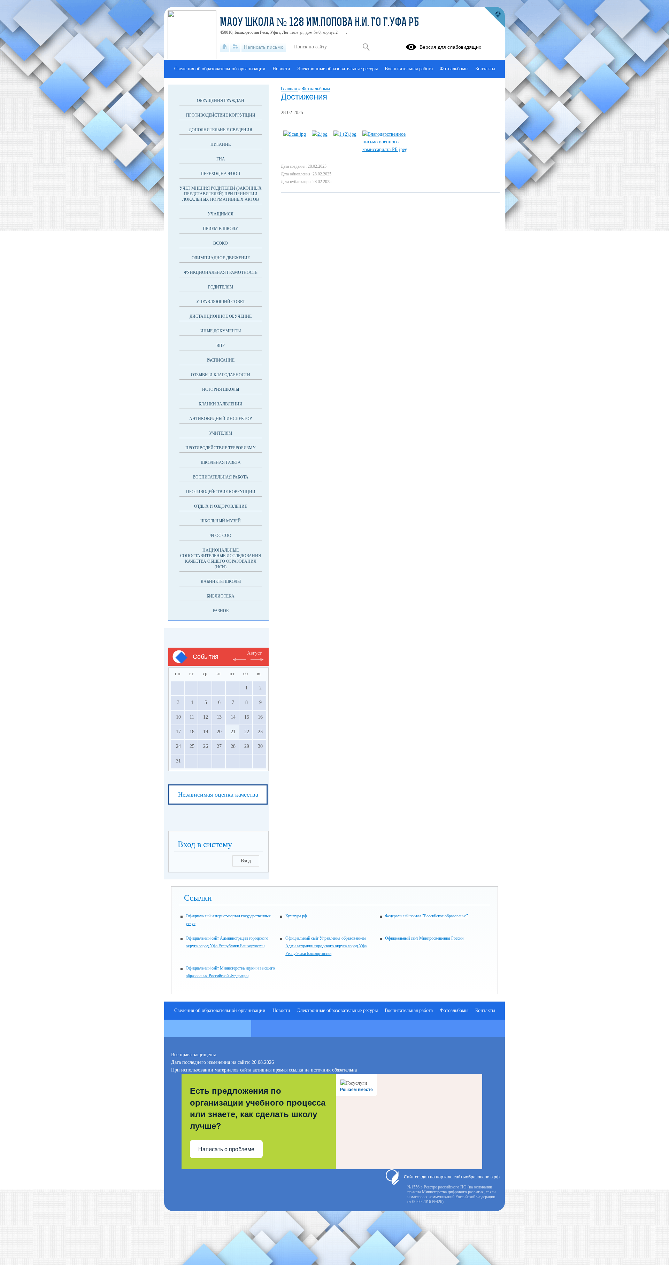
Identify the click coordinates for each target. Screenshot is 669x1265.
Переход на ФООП (220, 173)
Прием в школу (220, 228)
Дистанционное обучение (221, 316)
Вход (246, 860)
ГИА (220, 159)
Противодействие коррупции (220, 115)
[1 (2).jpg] (344, 134)
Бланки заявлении (221, 404)
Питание (220, 144)
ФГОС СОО (220, 535)
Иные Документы (220, 331)
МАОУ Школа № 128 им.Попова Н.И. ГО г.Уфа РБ (319, 23)
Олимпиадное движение (221, 257)
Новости (281, 68)
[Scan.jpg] (294, 134)
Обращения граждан (220, 100)
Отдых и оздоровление (220, 506)
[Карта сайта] (235, 47)
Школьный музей (220, 521)
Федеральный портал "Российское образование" (426, 916)
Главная (289, 88)
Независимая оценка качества (218, 794)
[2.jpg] (320, 134)
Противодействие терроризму (220, 447)
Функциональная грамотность (220, 272)
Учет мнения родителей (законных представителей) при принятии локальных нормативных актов (220, 194)
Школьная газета (221, 462)
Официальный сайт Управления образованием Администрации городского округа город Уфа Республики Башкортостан (326, 946)
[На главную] (224, 47)
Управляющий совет (220, 301)
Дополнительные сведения (220, 129)
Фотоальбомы (316, 88)
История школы (220, 389)
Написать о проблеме (226, 1149)
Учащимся (220, 214)
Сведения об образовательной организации (220, 68)
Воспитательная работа (220, 477)
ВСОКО (220, 243)
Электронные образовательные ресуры (337, 68)
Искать (366, 47)
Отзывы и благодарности (220, 374)
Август (254, 653)
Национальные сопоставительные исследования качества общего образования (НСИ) (220, 558)
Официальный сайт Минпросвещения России (424, 938)
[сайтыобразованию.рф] (494, 17)
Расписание (220, 360)
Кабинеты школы (221, 581)
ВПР (220, 345)
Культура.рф (296, 916)
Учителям (220, 433)
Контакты (485, 68)
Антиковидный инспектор (220, 418)
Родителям (220, 287)
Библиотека (220, 596)
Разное (221, 610)
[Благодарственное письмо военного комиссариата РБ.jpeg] (386, 149)
